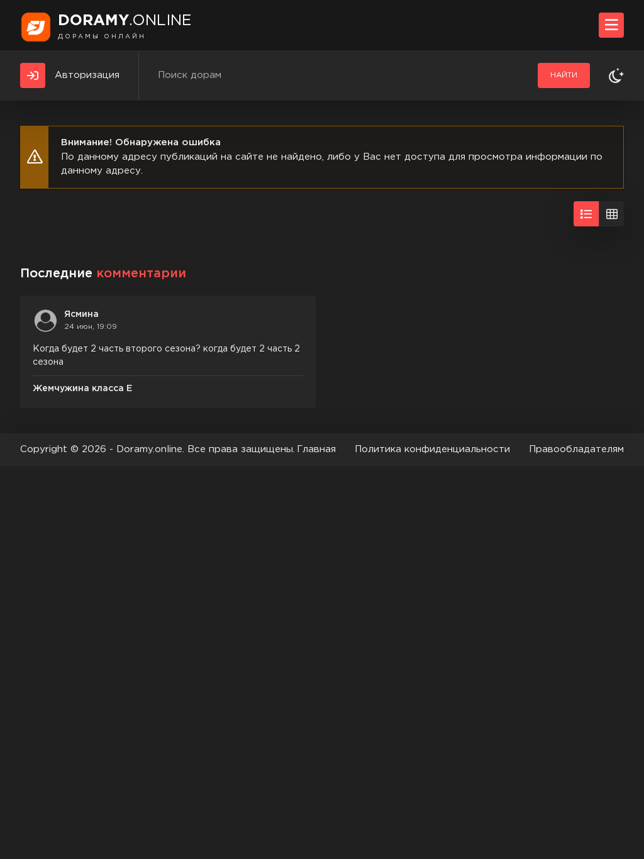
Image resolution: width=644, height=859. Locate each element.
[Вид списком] (586, 213)
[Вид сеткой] (611, 213)
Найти (563, 75)
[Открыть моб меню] (611, 25)
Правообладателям (576, 449)
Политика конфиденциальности (432, 449)
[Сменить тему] (616, 75)
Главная (316, 449)
